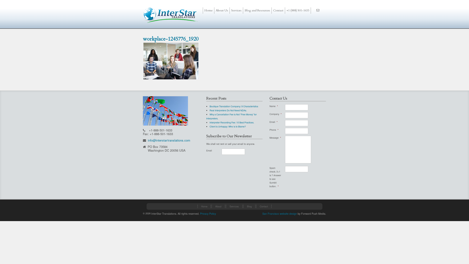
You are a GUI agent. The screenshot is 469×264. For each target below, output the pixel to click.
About (218, 206)
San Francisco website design (279, 213)
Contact (278, 10)
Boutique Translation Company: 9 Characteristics (234, 106)
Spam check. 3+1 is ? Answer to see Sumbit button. (275, 177)
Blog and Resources (257, 10)
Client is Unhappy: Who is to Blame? (228, 126)
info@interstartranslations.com (169, 140)
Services (234, 206)
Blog (249, 206)
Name (273, 106)
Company (275, 113)
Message (275, 137)
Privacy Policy (208, 213)
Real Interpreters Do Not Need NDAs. (228, 110)
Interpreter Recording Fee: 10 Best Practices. (232, 122)
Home (208, 10)
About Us (222, 10)
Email (209, 150)
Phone (273, 129)
